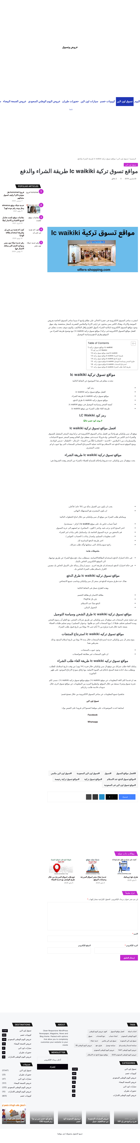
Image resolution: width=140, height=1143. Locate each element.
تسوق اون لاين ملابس (60, 773)
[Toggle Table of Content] (132, 343)
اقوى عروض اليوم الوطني (98, 1031)
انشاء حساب (113, 1036)
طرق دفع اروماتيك (130, 877)
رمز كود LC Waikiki (100, 350)
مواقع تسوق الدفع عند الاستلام (120, 779)
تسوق (107, 773)
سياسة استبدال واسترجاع (127, 1045)
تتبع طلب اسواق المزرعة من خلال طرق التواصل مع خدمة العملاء (70, 1118)
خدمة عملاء (94, 1041)
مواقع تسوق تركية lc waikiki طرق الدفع (108, 359)
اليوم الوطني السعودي (128, 1036)
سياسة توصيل (110, 1045)
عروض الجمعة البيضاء (14, 101)
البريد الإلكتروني (131, 945)
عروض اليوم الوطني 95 (84, 1045)
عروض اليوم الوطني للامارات (124, 1095)
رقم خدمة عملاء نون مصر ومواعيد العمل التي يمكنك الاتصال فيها (14, 246)
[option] (126, 1113)
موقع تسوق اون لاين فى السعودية (119, 785)
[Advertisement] (70, 19)
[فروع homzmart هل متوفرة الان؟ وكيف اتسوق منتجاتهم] (33, 196)
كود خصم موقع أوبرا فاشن (14, 1121)
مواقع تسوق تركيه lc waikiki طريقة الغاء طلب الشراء (112, 367)
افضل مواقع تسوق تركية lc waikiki (105, 353)
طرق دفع (99, 1045)
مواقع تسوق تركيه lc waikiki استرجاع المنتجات (110, 364)
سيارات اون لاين (89, 101)
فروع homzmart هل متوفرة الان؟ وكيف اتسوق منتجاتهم (14, 195)
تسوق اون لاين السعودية (87, 773)
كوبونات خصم (107, 101)
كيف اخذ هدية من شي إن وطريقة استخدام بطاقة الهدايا (14, 232)
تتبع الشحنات (100, 1036)
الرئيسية (133, 159)
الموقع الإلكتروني (84, 945)
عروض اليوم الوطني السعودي (44, 101)
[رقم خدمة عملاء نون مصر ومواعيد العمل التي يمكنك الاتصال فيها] (33, 246)
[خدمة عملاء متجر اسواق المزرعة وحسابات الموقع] (92, 866)
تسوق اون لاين (125, 101)
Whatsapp (93, 721)
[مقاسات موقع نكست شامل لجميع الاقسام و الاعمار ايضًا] (33, 221)
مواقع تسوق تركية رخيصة (66, 779)
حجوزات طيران (70, 101)
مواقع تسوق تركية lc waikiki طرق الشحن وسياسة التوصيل (114, 361)
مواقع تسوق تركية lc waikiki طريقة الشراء (109, 356)
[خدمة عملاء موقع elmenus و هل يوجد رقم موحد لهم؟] (33, 209)
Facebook (93, 714)
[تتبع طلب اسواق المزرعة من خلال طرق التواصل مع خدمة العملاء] (61, 866)
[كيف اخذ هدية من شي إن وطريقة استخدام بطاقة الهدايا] (33, 233)
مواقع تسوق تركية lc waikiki (101, 347)
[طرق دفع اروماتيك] (124, 866)
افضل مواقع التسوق (125, 773)
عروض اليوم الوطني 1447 (127, 1050)
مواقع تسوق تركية (92, 779)
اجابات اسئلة (132, 1031)
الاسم (135, 934)
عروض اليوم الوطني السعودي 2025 (124, 1055)
